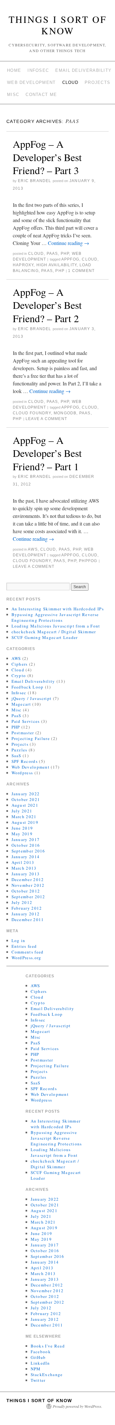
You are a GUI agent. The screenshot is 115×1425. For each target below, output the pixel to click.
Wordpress (22, 773)
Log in (19, 940)
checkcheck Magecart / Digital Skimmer (54, 631)
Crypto (19, 675)
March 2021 (24, 816)
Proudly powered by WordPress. (77, 1406)
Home (14, 70)
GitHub (38, 1357)
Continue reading (68, 243)
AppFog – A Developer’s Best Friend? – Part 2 (47, 305)
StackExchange (47, 1374)
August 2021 (25, 805)
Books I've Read (48, 1346)
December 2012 (28, 879)
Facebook (41, 1351)
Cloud (70, 82)
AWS (33, 549)
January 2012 (26, 914)
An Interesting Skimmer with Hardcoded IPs (58, 609)
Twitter (38, 1380)
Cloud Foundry (32, 413)
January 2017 (26, 839)
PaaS (52, 253)
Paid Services (26, 721)
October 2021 (26, 799)
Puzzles (19, 750)
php (60, 270)
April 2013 (23, 862)
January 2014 (26, 856)
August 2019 (25, 822)
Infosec (38, 70)
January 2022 (26, 794)
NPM (36, 1369)
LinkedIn (40, 1363)
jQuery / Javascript (32, 698)
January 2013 (26, 874)
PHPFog (88, 561)
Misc (13, 94)
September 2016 (28, 851)
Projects (97, 82)
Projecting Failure (31, 738)
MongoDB (65, 413)
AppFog (70, 259)
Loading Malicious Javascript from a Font (56, 626)
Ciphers (20, 664)
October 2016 (26, 845)
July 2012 (22, 902)
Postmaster (23, 733)
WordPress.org (27, 957)
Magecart (21, 704)
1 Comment (81, 270)
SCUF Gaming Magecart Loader (45, 637)
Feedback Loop (28, 687)
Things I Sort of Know (58, 25)
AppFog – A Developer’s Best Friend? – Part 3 (47, 157)
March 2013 (24, 868)
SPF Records (25, 761)
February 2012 (27, 908)
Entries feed (24, 946)
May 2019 (22, 834)
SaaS (16, 755)
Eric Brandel (34, 181)
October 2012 (26, 891)
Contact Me (41, 94)
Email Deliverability (83, 70)
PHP (65, 253)
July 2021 (22, 811)
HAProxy (23, 265)
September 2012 (28, 896)
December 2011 (28, 919)
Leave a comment (46, 419)
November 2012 (28, 885)
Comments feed (28, 952)
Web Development (31, 82)
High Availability (56, 265)
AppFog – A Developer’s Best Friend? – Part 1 (47, 453)
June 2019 (22, 828)
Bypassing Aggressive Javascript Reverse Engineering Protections (55, 617)
